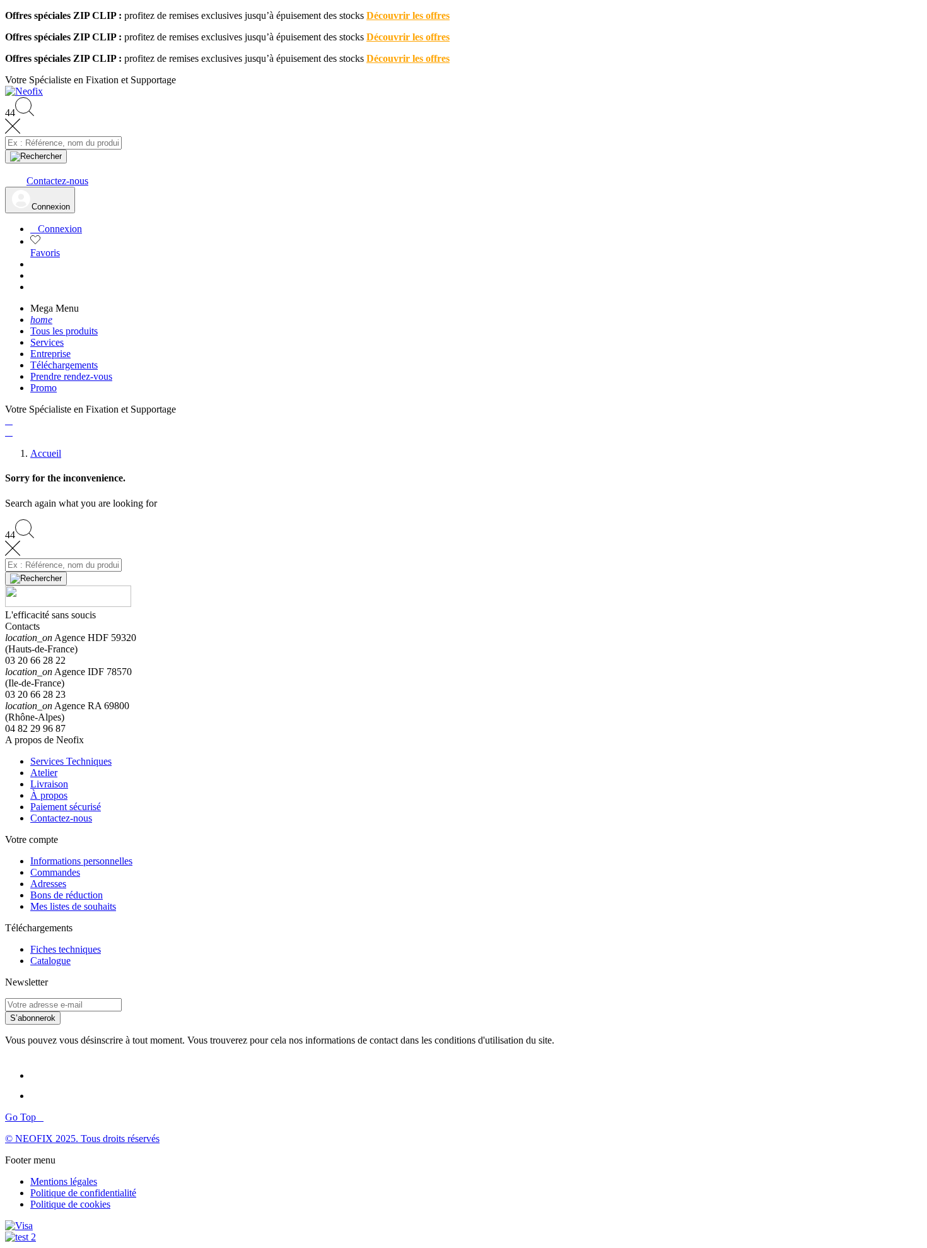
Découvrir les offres (408, 15)
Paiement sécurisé (65, 806)
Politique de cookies (70, 1204)
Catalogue (50, 960)
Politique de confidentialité (83, 1192)
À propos (48, 795)
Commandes (55, 872)
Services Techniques (71, 761)
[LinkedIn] (41, 1075)
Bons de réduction (66, 895)
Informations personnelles (81, 861)
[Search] (36, 156)
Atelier (43, 772)
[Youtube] (42, 1095)
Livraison (49, 784)
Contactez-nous (61, 818)
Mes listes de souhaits (73, 906)
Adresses (48, 883)
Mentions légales (63, 1181)
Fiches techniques (65, 949)
